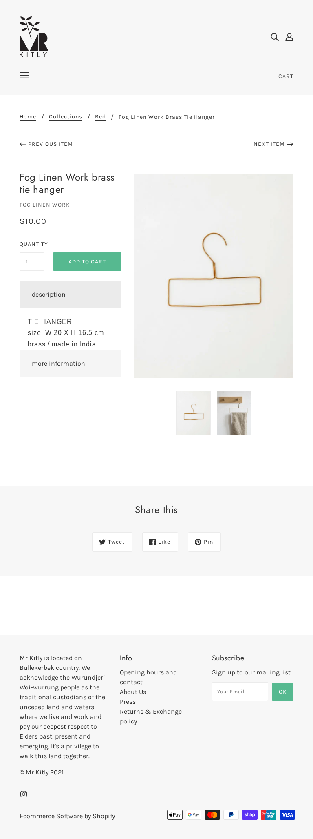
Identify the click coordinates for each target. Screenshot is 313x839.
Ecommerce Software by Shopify (67, 816)
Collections (65, 117)
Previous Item (50, 144)
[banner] (34, 36)
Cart (285, 76)
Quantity (32, 244)
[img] (274, 37)
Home (28, 117)
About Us (133, 692)
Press (128, 701)
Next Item (269, 144)
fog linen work (45, 204)
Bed (100, 117)
